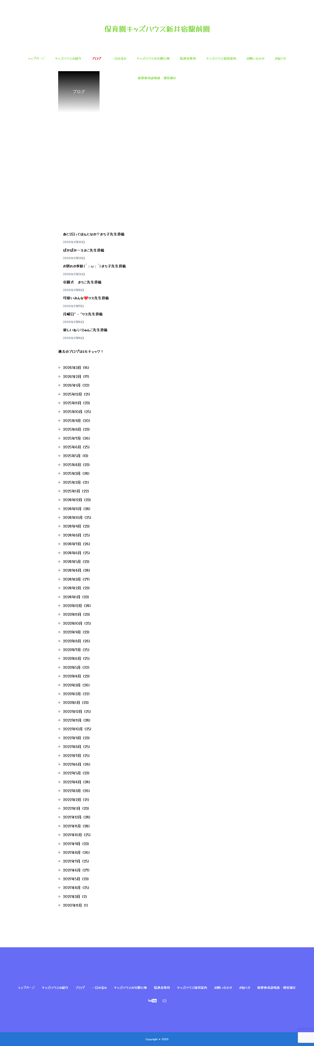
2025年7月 (72, 438)
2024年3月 (72, 579)
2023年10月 (73, 623)
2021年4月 (72, 887)
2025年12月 (72, 394)
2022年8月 (72, 746)
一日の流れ (118, 58)
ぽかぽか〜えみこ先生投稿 (83, 250)
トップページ (36, 58)
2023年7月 (72, 649)
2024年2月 (72, 587)
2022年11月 (72, 720)
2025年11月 (72, 402)
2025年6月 (72, 447)
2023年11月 (72, 614)
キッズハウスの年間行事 (153, 58)
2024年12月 (72, 499)
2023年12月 (72, 605)
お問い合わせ (255, 58)
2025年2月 (72, 482)
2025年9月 (72, 420)
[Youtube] (152, 1000)
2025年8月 (72, 429)
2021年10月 (72, 834)
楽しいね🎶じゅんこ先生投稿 (85, 329)
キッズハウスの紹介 (68, 58)
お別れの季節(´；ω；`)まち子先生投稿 (94, 266)
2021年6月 (72, 870)
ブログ (96, 58)
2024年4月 (72, 570)
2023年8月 (72, 641)
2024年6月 (72, 552)
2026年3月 (72, 367)
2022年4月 (72, 781)
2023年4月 (72, 676)
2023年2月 (72, 693)
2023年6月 (72, 658)
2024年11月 (72, 508)
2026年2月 (72, 376)
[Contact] (164, 1000)
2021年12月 (72, 817)
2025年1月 (71, 491)
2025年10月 (73, 411)
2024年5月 (72, 561)
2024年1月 (71, 596)
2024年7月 (72, 543)
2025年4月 (72, 464)
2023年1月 (71, 702)
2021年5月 (71, 878)
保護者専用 (188, 58)
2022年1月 (71, 808)
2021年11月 (72, 826)
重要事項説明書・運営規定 (157, 78)
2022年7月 (72, 755)
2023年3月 (72, 685)
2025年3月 (72, 473)
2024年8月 (72, 535)
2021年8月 (72, 852)
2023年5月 (72, 667)
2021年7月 (71, 861)
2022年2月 (72, 799)
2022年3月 (72, 790)
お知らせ (280, 58)
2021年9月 (71, 843)
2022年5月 (72, 773)
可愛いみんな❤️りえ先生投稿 (86, 298)
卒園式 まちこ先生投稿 (82, 282)
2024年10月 (73, 517)
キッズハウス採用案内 (221, 58)
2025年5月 (72, 455)
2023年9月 (72, 632)
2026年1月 (72, 385)
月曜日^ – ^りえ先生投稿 (83, 314)
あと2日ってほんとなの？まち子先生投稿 (94, 234)
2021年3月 (71, 896)
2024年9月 (72, 526)
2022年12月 (72, 711)
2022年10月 (73, 728)
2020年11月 (72, 905)
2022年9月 (72, 737)
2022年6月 (72, 764)
